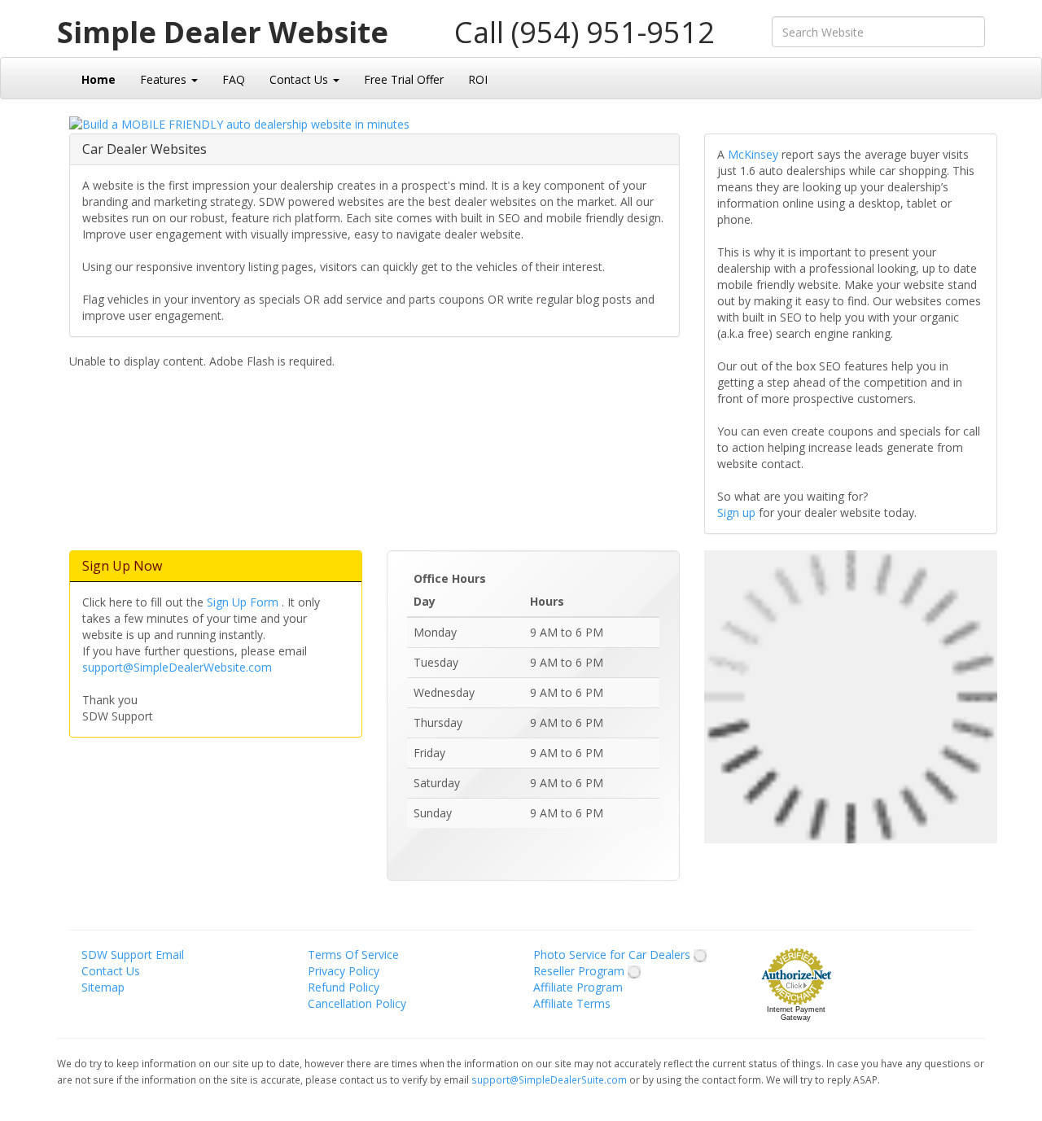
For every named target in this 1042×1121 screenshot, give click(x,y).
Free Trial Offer (404, 79)
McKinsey (755, 154)
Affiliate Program (578, 987)
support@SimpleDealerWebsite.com (177, 667)
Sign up (738, 512)
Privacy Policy (343, 971)
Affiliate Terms (572, 1003)
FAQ (233, 79)
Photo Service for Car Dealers (613, 954)
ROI (478, 79)
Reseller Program (580, 971)
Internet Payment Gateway (796, 1013)
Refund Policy (343, 987)
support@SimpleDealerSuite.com (550, 1079)
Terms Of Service (353, 954)
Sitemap (103, 987)
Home (98, 79)
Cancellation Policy (357, 1003)
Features (165, 79)
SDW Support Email (132, 954)
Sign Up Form (244, 602)
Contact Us (300, 79)
